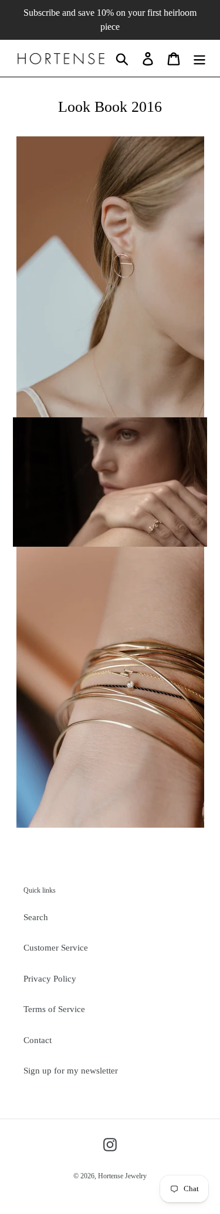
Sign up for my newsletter (70, 1070)
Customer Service (55, 947)
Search (35, 917)
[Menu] (199, 58)
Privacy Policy (49, 978)
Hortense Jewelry (122, 1176)
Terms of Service (54, 1009)
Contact (37, 1040)
